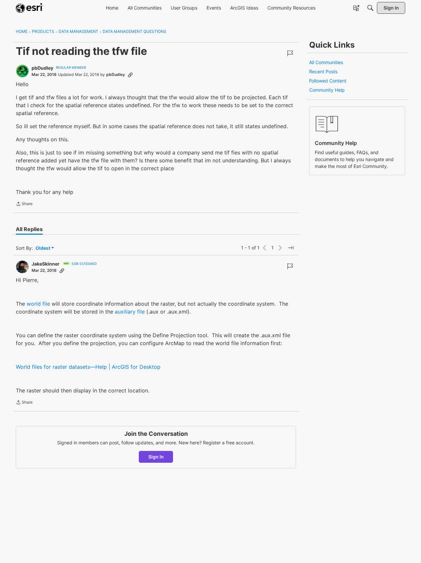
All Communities (326, 62)
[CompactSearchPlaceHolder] (370, 8)
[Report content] (290, 53)
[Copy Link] (130, 75)
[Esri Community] (29, 8)
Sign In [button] (156, 456)
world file (38, 303)
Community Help (327, 90)
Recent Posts (323, 71)
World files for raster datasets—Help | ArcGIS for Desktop (88, 367)
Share (24, 204)
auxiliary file (130, 311)
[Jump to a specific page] (290, 248)
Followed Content (327, 80)
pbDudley (42, 68)
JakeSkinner (46, 264)
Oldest (43, 248)
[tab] (29, 229)
